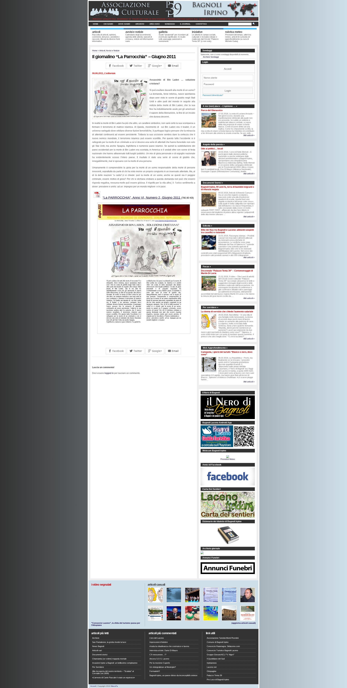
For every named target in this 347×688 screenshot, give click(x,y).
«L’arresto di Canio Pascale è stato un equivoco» (113, 677)
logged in (109, 373)
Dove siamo (124, 24)
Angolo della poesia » (214, 144)
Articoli (102, 50)
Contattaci (201, 24)
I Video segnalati (101, 584)
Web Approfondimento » (215, 348)
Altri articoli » (248, 135)
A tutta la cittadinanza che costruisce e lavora (169, 646)
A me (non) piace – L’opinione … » (220, 106)
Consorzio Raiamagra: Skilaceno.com (223, 646)
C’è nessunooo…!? (157, 655)
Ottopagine (211, 671)
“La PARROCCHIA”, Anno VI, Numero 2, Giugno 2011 (142, 197)
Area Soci (154, 24)
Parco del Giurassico (211, 110)
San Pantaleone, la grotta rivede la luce (109, 642)
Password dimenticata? (213, 95)
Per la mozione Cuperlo (159, 663)
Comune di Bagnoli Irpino (217, 642)
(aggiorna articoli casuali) (244, 623)
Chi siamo (108, 24)
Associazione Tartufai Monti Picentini (223, 638)
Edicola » (207, 226)
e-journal (185, 24)
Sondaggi (170, 24)
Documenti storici (99, 655)
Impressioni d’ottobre (158, 642)
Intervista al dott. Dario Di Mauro (163, 650)
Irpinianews (212, 663)
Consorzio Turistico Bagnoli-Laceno (222, 650)
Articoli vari (97, 650)
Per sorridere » (210, 307)
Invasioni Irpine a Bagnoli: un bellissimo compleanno (114, 663)
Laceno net (212, 667)
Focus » (207, 266)
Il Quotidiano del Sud (216, 659)
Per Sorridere (98, 667)
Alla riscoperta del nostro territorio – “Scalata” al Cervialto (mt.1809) (113, 672)
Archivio (139, 24)
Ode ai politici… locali (212, 148)
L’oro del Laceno (156, 638)
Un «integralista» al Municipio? (162, 667)
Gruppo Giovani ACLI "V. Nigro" (220, 655)
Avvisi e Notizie (112, 50)
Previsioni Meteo (227, 459)
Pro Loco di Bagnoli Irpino (218, 679)
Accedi (228, 68)
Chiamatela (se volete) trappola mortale (109, 659)
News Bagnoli (98, 646)
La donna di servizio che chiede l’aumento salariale (227, 311)
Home (95, 24)
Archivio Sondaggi (211, 57)
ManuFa (114, 686)
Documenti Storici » (213, 183)
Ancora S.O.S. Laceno (159, 659)
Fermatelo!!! (154, 671)
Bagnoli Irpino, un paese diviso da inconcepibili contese (173, 675)
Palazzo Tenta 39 (214, 675)
